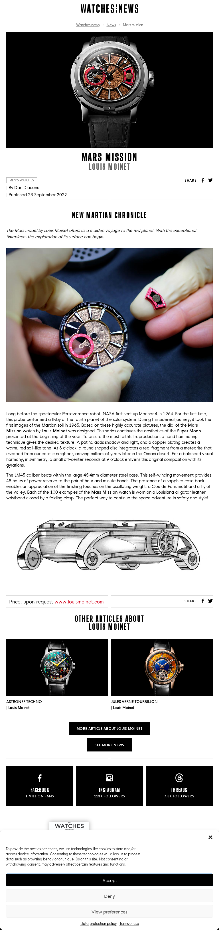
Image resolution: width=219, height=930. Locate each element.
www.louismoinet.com (79, 601)
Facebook (203, 180)
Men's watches (21, 180)
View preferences (109, 911)
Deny (109, 896)
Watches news (88, 24)
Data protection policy (98, 923)
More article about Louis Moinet (109, 728)
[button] (210, 837)
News (111, 24)
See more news (109, 744)
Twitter (210, 180)
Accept (109, 880)
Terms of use (129, 923)
